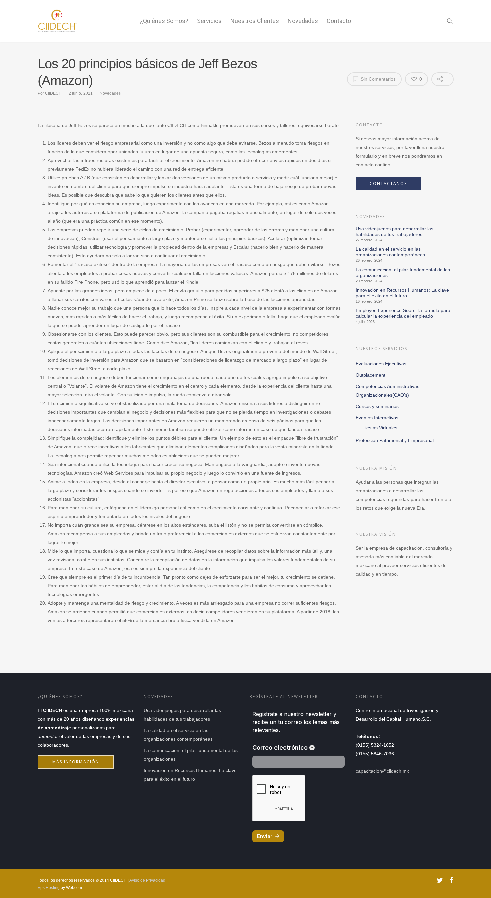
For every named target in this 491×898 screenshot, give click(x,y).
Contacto (339, 20)
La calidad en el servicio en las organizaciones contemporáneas (390, 251)
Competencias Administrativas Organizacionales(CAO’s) (387, 391)
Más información (75, 762)
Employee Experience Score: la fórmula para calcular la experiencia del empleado (403, 313)
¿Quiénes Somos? (164, 20)
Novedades (303, 20)
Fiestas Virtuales (379, 427)
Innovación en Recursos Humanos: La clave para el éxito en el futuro (402, 292)
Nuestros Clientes (254, 20)
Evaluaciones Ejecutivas (381, 363)
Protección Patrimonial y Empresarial (395, 440)
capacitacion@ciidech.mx (382, 771)
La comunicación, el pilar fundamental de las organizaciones (403, 272)
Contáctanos (388, 183)
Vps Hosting (49, 887)
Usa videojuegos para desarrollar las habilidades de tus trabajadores (394, 231)
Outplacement (370, 375)
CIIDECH (53, 93)
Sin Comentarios (377, 79)
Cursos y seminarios (377, 406)
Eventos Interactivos (377, 417)
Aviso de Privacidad (147, 880)
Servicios (209, 20)
